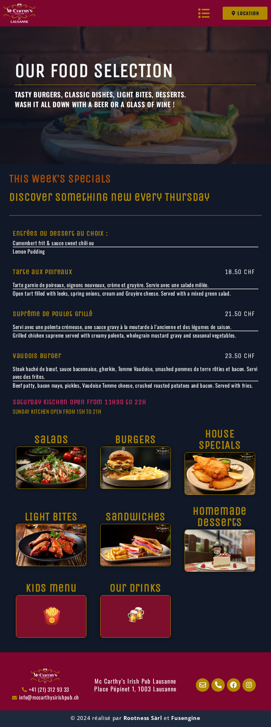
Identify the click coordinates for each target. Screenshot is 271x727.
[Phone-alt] (218, 685)
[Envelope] (202, 685)
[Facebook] (233, 685)
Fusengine (185, 717)
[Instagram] (249, 685)
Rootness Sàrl (143, 717)
